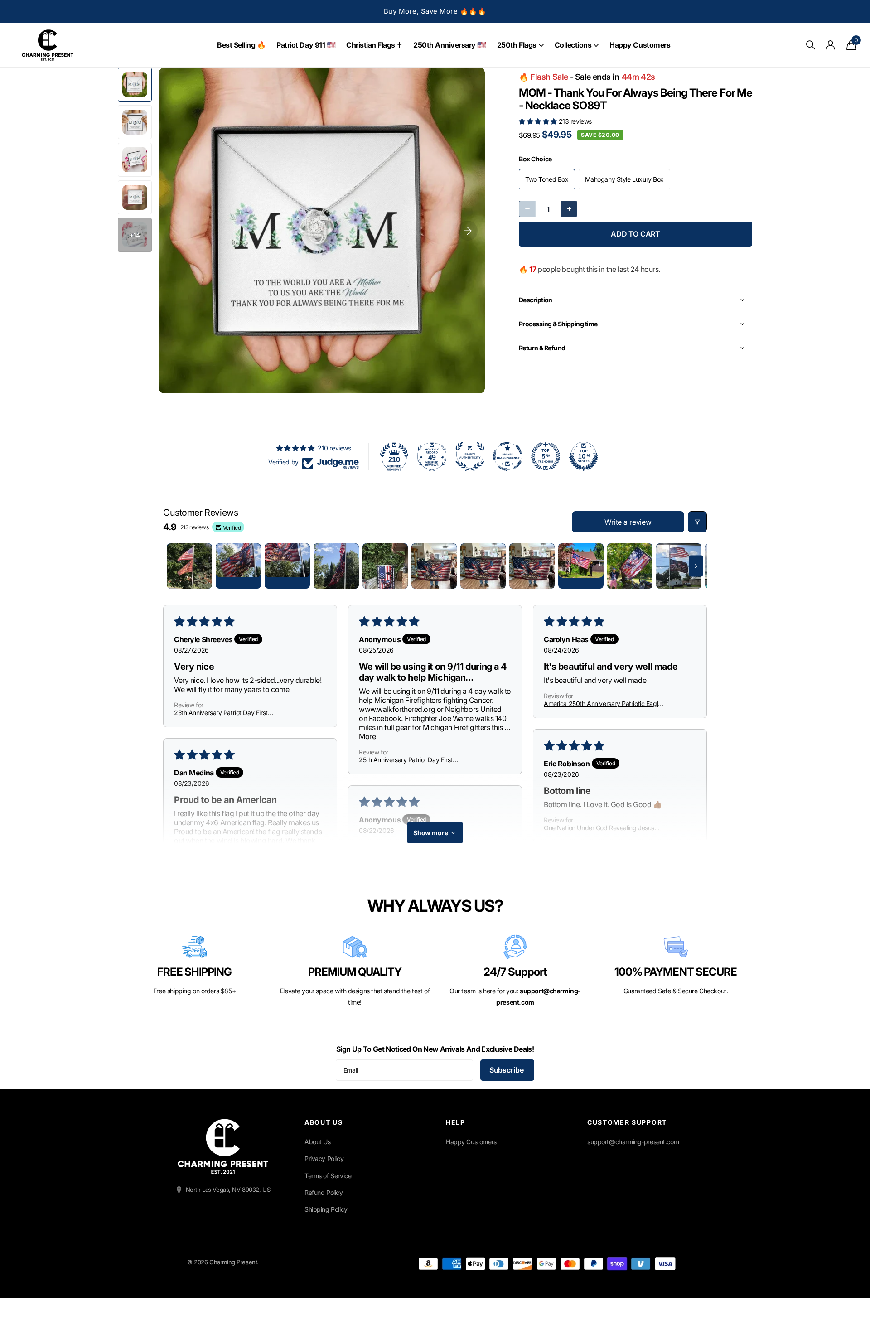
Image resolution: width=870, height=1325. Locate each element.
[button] (539, 121)
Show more (430, 833)
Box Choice (535, 159)
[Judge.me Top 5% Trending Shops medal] (545, 456)
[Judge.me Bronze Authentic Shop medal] (469, 456)
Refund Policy (323, 1192)
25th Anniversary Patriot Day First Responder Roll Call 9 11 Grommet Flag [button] (227, 712)
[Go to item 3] (287, 566)
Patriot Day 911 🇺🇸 (305, 44)
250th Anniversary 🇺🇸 (449, 44)
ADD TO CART (635, 233)
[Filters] (697, 521)
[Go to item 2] (238, 566)
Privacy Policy (323, 1158)
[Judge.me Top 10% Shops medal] (583, 456)
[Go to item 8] (532, 566)
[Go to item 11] (678, 566)
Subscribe (507, 1069)
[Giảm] (527, 209)
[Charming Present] (223, 1146)
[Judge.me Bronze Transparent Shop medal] (507, 456)
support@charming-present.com (633, 1142)
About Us (317, 1142)
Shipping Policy (326, 1209)
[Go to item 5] (385, 566)
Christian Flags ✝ (374, 44)
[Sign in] (831, 45)
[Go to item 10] (629, 566)
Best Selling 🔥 (241, 44)
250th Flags (516, 44)
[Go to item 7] (483, 566)
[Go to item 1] (189, 566)
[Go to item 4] (336, 566)
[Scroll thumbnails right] (696, 566)
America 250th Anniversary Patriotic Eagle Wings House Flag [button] (603, 703)
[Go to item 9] (581, 566)
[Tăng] (569, 209)
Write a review (628, 522)
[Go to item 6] (434, 566)
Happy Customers (639, 44)
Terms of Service (327, 1176)
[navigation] (135, 85)
